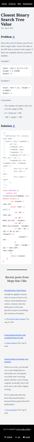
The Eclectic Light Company (16, 319)
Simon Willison (12, 343)
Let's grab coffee (23, 429)
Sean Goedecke (12, 410)
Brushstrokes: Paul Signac (15, 290)
